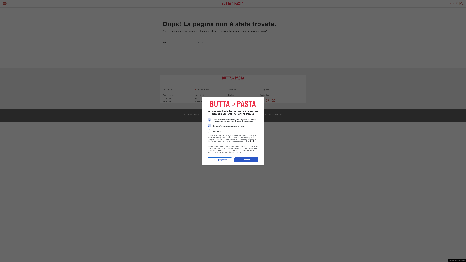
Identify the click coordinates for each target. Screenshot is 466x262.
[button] (233, 131)
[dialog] (233, 131)
